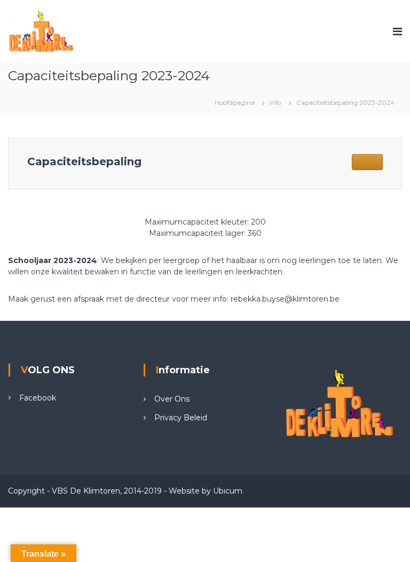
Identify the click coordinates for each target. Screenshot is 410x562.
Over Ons (172, 399)
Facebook (37, 398)
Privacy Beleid (180, 417)
